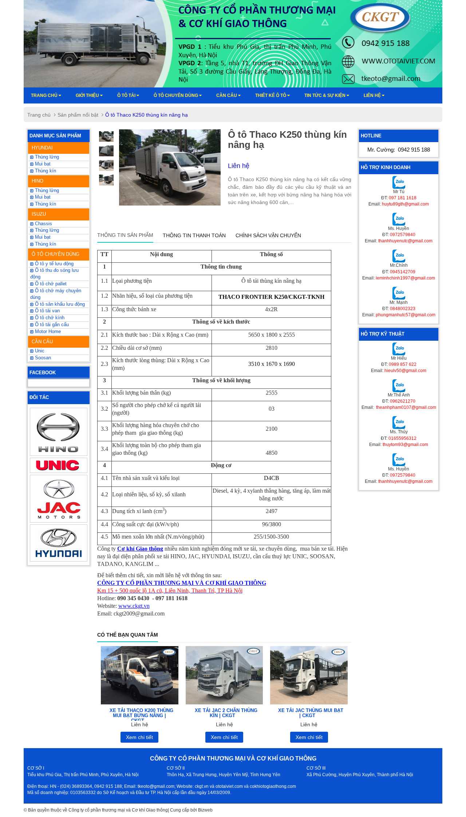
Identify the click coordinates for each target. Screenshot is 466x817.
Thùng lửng (46, 157)
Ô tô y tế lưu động (53, 263)
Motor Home (47, 331)
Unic (38, 350)
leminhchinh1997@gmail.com (405, 278)
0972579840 (402, 234)
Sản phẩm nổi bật (78, 115)
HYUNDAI (42, 147)
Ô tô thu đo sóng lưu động (54, 274)
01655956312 (402, 438)
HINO (37, 181)
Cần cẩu (227, 95)
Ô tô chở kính (48, 317)
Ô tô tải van (46, 310)
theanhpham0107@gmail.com (405, 407)
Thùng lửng (46, 230)
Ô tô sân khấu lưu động (59, 304)
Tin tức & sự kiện (325, 95)
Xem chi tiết (139, 737)
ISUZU (39, 214)
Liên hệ (373, 95)
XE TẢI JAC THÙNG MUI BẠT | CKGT (310, 713)
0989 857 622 (402, 364)
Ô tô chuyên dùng (176, 95)
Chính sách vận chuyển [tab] (268, 235)
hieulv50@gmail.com (405, 370)
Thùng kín (44, 170)
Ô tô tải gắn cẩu (51, 324)
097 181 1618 (402, 197)
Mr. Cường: (398, 149)
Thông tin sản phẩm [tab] (125, 235)
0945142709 (402, 271)
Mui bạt (42, 237)
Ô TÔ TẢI (127, 95)
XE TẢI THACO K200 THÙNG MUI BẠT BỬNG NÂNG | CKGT (141, 716)
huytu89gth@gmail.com (405, 204)
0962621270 (402, 401)
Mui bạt (42, 164)
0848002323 (402, 308)
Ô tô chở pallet (50, 283)
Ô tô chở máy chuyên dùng (55, 294)
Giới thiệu (88, 95)
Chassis (42, 223)
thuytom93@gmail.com (405, 444)
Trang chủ (45, 95)
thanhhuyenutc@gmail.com (405, 240)
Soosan (42, 357)
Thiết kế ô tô (271, 95)
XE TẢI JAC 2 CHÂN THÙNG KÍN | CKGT (226, 713)
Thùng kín (44, 244)
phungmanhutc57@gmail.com (405, 314)
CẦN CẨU (42, 341)
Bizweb (205, 810)
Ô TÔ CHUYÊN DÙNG (55, 254)
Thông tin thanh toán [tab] (194, 235)
